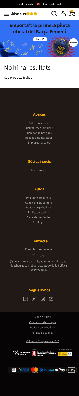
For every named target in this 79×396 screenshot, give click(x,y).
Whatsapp (38, 256)
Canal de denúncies (38, 217)
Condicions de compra (38, 203)
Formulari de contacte (38, 249)
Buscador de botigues (39, 133)
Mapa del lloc (43, 317)
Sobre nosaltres (38, 123)
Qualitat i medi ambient (38, 128)
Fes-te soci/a (38, 170)
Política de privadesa (38, 208)
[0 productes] (72, 15)
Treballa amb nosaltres (38, 138)
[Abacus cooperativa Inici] (25, 16)
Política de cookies (38, 212)
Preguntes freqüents (38, 198)
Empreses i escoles (38, 143)
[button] (63, 14)
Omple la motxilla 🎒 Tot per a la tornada (39, 4)
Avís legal (38, 222)
